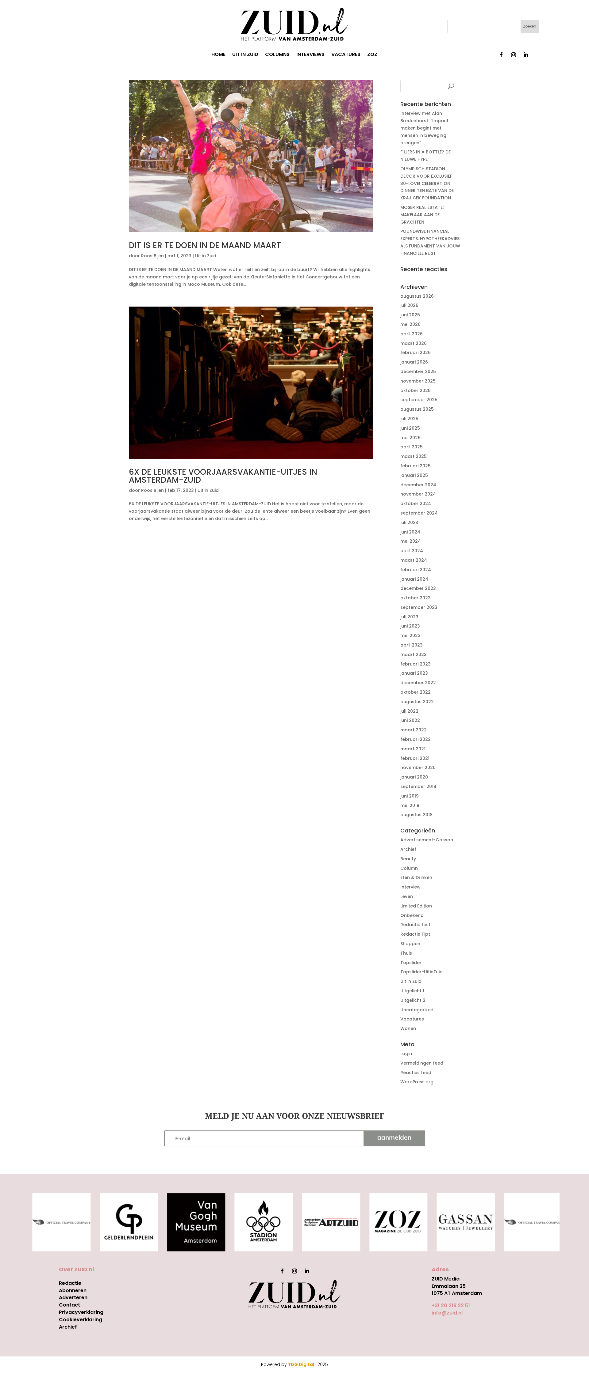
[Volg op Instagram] (513, 55)
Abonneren (73, 1290)
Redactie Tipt (415, 934)
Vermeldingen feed (421, 1063)
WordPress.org (416, 1082)
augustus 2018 (416, 815)
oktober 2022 (415, 692)
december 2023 (418, 588)
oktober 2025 (415, 390)
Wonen (408, 1028)
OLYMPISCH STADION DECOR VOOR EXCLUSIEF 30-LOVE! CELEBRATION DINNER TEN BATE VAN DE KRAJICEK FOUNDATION (427, 183)
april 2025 (411, 447)
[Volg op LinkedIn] (526, 55)
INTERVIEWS (310, 55)
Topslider (411, 963)
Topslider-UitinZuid (421, 972)
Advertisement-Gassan (426, 840)
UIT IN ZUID (245, 55)
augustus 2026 (417, 296)
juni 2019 (409, 796)
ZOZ (372, 55)
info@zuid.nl (447, 1312)
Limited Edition (416, 906)
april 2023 (411, 645)
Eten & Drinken (416, 877)
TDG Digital (301, 1364)
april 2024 (411, 551)
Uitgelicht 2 (412, 1000)
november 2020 (418, 767)
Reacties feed (415, 1072)
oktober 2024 (415, 503)
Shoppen (410, 944)
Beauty (408, 859)
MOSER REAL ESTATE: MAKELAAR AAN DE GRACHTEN (422, 214)
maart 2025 (413, 456)
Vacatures (412, 1019)
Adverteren (73, 1297)
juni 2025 (410, 428)
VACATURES (345, 55)
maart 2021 (412, 749)
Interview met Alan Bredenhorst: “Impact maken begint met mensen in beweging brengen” (424, 127)
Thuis (406, 953)
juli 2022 (409, 711)
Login (406, 1053)
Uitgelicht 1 (412, 991)
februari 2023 (415, 664)
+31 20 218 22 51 (451, 1305)
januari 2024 (414, 579)
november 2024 (418, 494)
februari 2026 (415, 352)
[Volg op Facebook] (501, 55)
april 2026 (411, 334)
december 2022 (418, 683)
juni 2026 (410, 315)
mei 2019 (409, 805)
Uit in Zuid (205, 256)
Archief (408, 849)
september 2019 (418, 786)
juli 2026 (409, 305)
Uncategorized (416, 1010)
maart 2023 (413, 654)
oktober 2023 (415, 598)
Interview (410, 887)
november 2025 (418, 381)
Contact (69, 1304)
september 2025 (418, 400)
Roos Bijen (152, 256)
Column (409, 868)
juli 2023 (409, 617)
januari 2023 (414, 673)
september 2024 (419, 513)
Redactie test (415, 925)
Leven (406, 896)
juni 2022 (410, 720)
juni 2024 (410, 532)
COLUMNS (277, 55)
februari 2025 (415, 466)
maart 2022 (413, 730)
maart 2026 (413, 343)
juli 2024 (409, 522)
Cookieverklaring (80, 1319)
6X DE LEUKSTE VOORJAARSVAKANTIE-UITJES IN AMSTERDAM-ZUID (223, 475)
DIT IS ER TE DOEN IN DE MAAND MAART (205, 245)
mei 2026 (410, 324)
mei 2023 (410, 635)
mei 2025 (410, 438)
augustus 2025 (417, 409)
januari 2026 (414, 362)
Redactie (70, 1283)
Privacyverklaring (81, 1312)
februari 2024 (415, 570)
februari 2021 (414, 758)
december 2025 (418, 371)
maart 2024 (413, 560)
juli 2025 (409, 419)
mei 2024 (410, 541)
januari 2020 (414, 777)
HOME (218, 55)
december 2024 (418, 485)
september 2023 (418, 607)
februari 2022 (415, 739)
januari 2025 (414, 475)
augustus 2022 (417, 702)
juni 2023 (410, 626)
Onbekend (412, 915)
